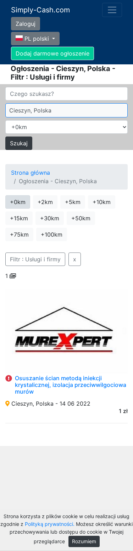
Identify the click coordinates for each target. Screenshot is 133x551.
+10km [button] (102, 201)
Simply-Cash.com (40, 10)
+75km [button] (19, 234)
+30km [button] (49, 218)
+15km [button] (19, 218)
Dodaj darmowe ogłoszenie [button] (52, 53)
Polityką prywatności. (49, 524)
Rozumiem (84, 541)
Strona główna (30, 172)
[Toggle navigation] (112, 10)
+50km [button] (80, 218)
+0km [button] (18, 201)
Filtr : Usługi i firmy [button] (35, 259)
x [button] (74, 259)
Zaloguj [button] (25, 23)
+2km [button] (45, 201)
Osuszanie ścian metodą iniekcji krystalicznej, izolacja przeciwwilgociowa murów (70, 385)
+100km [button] (51, 234)
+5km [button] (73, 201)
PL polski (37, 38)
